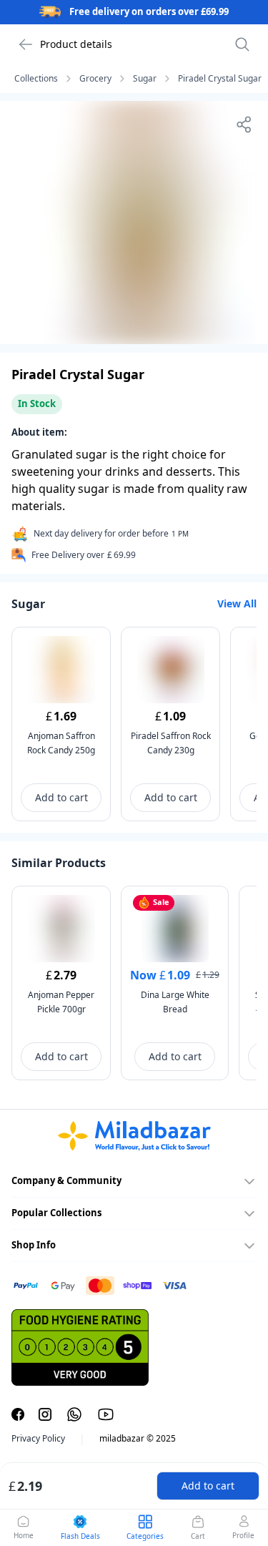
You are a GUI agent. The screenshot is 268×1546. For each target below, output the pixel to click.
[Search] (242, 44)
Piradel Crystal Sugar (220, 78)
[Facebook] (17, 1414)
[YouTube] (105, 1414)
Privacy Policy (38, 1438)
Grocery (95, 78)
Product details (76, 44)
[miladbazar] (134, 1136)
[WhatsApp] (74, 1414)
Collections (36, 78)
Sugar (145, 78)
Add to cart (208, 1485)
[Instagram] (45, 1414)
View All (237, 603)
